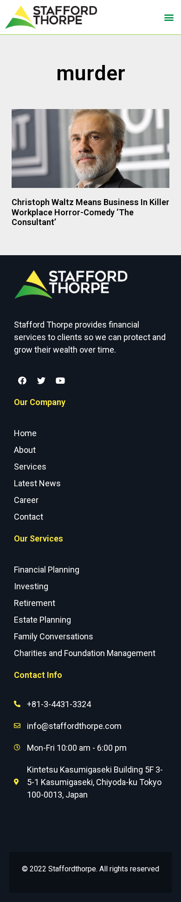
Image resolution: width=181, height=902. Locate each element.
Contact (28, 517)
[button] (168, 17)
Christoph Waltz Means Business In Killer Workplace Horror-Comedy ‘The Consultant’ (90, 212)
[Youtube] (60, 380)
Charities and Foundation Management (84, 653)
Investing (31, 586)
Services (30, 466)
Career (26, 500)
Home (25, 433)
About (25, 450)
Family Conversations (53, 636)
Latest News (37, 483)
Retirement (34, 603)
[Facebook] (22, 380)
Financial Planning (46, 569)
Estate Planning (42, 620)
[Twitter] (41, 380)
